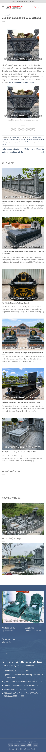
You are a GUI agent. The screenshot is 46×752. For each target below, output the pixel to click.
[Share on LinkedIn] (33, 129)
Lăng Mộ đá (16, 662)
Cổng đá (5, 653)
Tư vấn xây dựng (8, 639)
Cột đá (4, 651)
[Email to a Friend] (25, 129)
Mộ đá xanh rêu (8, 631)
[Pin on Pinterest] (29, 129)
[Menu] (3, 7)
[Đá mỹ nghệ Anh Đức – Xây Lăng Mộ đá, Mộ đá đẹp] (24, 7)
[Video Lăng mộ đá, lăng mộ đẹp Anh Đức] (23, 518)
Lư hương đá (6, 15)
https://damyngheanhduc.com (21, 82)
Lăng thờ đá (29, 628)
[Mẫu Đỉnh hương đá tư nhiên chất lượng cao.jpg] (23, 102)
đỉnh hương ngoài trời (11, 139)
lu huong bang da (38, 139)
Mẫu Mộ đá (6, 642)
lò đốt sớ (22, 139)
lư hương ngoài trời (16, 142)
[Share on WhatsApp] (13, 129)
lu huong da (5, 142)
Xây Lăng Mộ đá (8, 628)
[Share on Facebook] (17, 129)
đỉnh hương (30, 137)
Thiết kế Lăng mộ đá (33, 631)
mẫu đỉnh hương (29, 142)
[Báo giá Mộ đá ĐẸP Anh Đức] (23, 559)
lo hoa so (29, 139)
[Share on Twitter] (21, 129)
